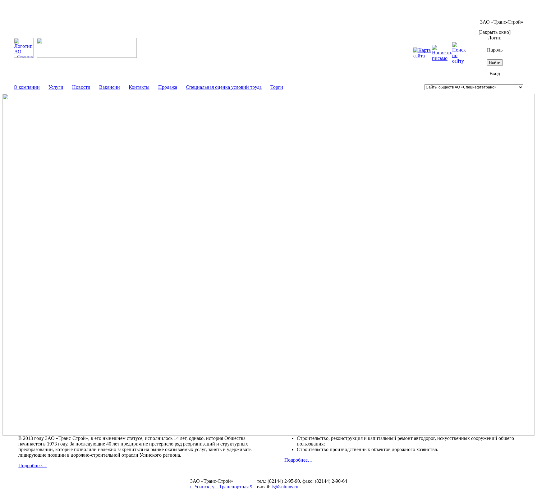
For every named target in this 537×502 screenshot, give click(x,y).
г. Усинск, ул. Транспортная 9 (221, 486)
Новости (81, 87)
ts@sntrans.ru (285, 486)
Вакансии (109, 87)
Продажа (167, 87)
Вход (494, 73)
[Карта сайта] (422, 55)
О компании (27, 87)
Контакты (139, 87)
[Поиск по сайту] (459, 61)
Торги (276, 87)
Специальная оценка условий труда (224, 87)
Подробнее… (32, 465)
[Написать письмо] (442, 58)
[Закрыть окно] (495, 32)
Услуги (55, 87)
